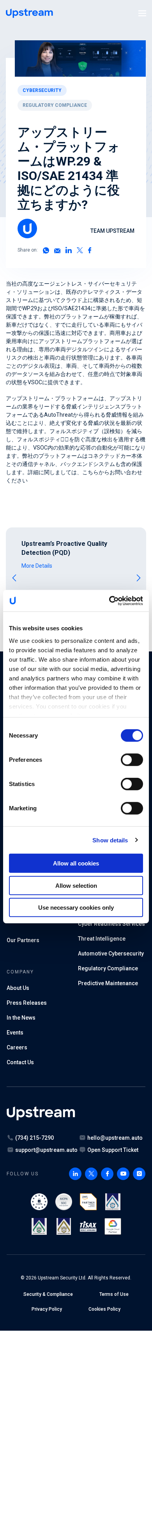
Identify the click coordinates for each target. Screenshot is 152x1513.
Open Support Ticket (112, 1150)
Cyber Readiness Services (111, 924)
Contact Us (20, 1062)
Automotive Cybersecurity (111, 953)
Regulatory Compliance (55, 105)
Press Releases (27, 1003)
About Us (18, 988)
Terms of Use (114, 1294)
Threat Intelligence (101, 939)
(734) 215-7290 (34, 1138)
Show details (110, 840)
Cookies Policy (104, 1309)
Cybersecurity (42, 90)
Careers (17, 1047)
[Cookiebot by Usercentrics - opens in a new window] (109, 600)
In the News (21, 1018)
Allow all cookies (76, 863)
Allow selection (76, 885)
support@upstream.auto (46, 1150)
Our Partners (23, 940)
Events (15, 1032)
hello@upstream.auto (115, 1138)
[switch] (132, 760)
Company (20, 972)
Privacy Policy (47, 1309)
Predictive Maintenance (108, 983)
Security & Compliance (48, 1294)
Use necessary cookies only (76, 907)
